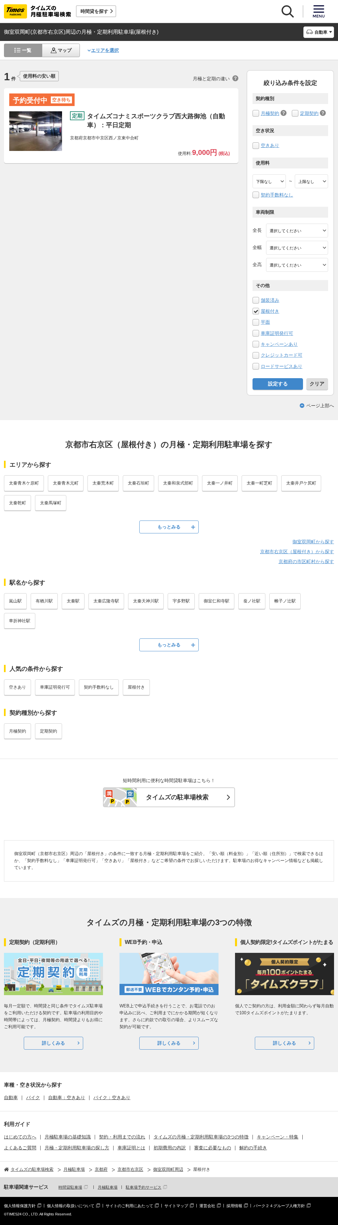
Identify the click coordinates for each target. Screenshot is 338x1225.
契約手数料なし (277, 195)
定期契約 (309, 113)
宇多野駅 (181, 600)
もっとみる (169, 526)
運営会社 (207, 1206)
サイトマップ (176, 1206)
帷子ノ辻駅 (285, 600)
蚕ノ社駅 (251, 600)
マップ (65, 50)
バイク (33, 1097)
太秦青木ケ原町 (24, 483)
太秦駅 (73, 600)
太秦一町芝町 (259, 483)
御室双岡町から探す (313, 541)
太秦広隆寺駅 (106, 600)
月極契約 (270, 113)
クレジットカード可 (281, 355)
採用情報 (234, 1206)
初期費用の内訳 (169, 1147)
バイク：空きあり (111, 1097)
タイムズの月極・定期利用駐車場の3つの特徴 (201, 1136)
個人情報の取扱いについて (70, 1206)
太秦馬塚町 (50, 502)
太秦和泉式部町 (178, 483)
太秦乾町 (17, 502)
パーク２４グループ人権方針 (279, 1206)
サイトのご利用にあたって (129, 1206)
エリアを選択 (105, 50)
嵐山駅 (15, 600)
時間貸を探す (94, 11)
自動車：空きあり (66, 1097)
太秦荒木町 (103, 483)
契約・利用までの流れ (122, 1136)
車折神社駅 (19, 620)
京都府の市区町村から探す (306, 561)
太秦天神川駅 (146, 600)
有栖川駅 (44, 600)
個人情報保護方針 (20, 1206)
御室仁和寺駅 (216, 600)
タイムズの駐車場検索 (177, 797)
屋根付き (270, 311)
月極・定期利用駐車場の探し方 (77, 1147)
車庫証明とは (131, 1147)
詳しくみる (53, 1043)
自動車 (11, 1097)
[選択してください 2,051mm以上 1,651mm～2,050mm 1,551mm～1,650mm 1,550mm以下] (297, 265)
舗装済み (270, 300)
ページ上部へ (320, 405)
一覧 (26, 50)
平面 (265, 322)
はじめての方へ (20, 1136)
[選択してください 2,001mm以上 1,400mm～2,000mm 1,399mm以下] (297, 248)
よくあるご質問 (20, 1147)
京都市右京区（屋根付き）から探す (297, 551)
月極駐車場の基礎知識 (68, 1136)
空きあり (270, 145)
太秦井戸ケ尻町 (301, 483)
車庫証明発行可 (277, 333)
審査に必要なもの (212, 1147)
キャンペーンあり (279, 344)
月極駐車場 (108, 1187)
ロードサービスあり (281, 366)
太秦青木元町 (66, 483)
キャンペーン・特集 (277, 1136)
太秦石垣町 (138, 483)
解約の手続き (253, 1147)
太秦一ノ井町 (220, 483)
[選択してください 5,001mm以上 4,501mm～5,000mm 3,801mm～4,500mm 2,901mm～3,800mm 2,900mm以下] (297, 230)
